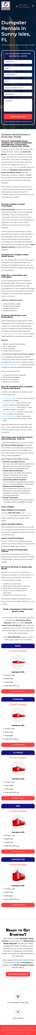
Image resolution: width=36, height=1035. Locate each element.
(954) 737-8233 (18, 1018)
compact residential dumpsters (12, 334)
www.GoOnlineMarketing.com (15, 1033)
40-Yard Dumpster (9, 416)
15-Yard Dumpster (9, 403)
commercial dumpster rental (11, 365)
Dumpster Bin (18, 672)
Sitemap (27, 1033)
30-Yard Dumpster (9, 412)
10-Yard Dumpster (9, 398)
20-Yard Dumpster (9, 407)
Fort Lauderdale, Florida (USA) (18, 1002)
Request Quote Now (18, 116)
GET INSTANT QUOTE (18, 691)
